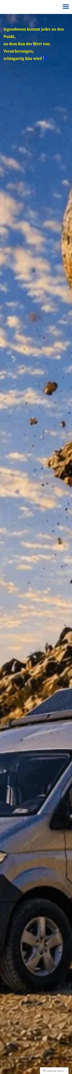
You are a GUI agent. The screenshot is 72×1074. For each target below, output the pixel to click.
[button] (36, 1069)
